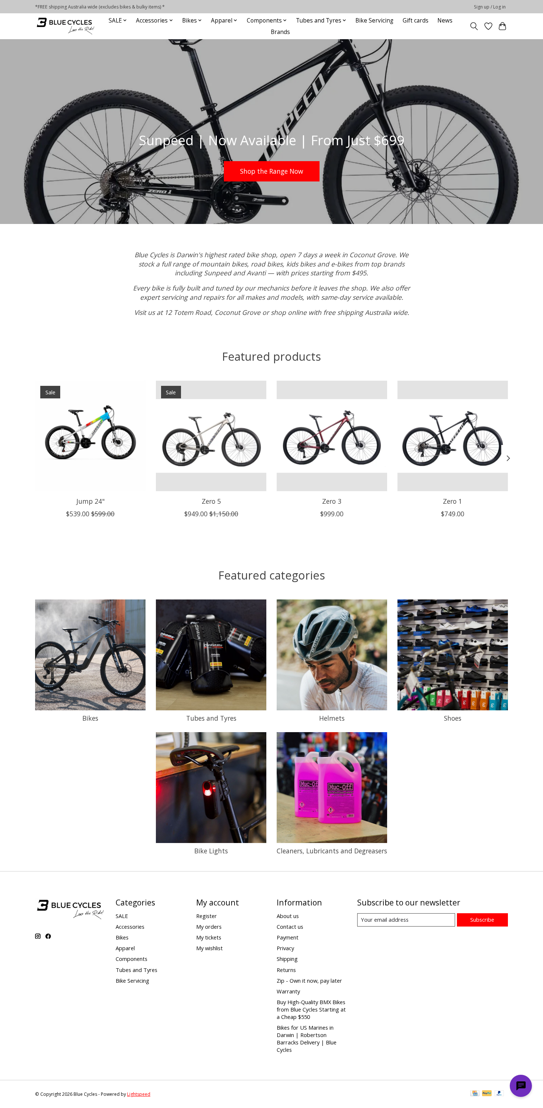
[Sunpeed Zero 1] (452, 436)
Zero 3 (331, 501)
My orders (209, 926)
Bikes (90, 718)
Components (131, 958)
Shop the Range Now (271, 170)
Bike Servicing (374, 20)
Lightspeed (138, 1094)
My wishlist (209, 948)
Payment (287, 937)
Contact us (290, 926)
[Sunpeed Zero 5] (211, 436)
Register (206, 916)
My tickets (208, 937)
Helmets (332, 718)
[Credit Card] (474, 1094)
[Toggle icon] (474, 26)
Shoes (452, 718)
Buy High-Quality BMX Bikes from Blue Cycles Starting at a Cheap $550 (311, 1009)
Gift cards (415, 20)
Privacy (285, 948)
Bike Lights (211, 850)
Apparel (125, 948)
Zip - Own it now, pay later (309, 980)
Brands (280, 32)
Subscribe (482, 919)
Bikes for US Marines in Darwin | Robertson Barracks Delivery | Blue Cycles (307, 1038)
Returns (286, 969)
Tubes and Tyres (211, 718)
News (444, 20)
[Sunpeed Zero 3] (332, 436)
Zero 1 (452, 501)
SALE (122, 916)
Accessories (130, 926)
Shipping (287, 958)
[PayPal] (487, 1094)
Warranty (288, 991)
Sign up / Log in (490, 7)
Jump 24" (90, 501)
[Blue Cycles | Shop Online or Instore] (65, 26)
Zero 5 (211, 501)
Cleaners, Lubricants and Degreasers (332, 850)
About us (288, 916)
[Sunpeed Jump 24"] (90, 436)
